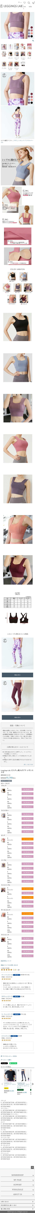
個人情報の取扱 (5, 1209)
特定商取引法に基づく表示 (8, 1205)
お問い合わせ (5, 1202)
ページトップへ (32, 1167)
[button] (2, 1084)
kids (30, 6)
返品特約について (6, 961)
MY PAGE (17, 1180)
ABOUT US (17, 1194)
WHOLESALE (17, 1189)
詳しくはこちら (28, 764)
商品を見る (17, 675)
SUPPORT (17, 1184)
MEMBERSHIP (18, 1175)
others (23, 6)
